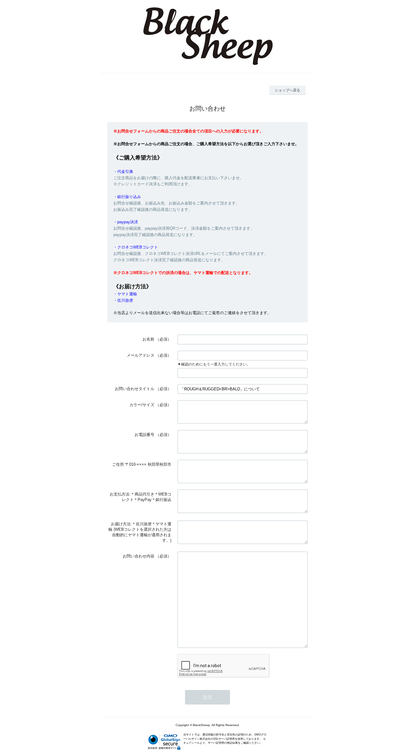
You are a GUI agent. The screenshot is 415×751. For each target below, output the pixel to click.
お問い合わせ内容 (138, 556)
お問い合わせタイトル (134, 388)
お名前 (148, 339)
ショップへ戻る (287, 90)
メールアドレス (140, 355)
